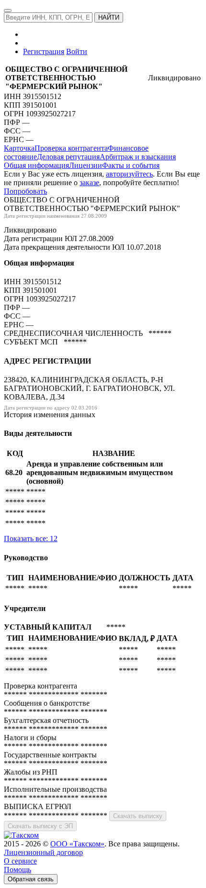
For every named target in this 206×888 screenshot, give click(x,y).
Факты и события (131, 165)
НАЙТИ (108, 17)
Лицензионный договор (43, 852)
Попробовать (25, 191)
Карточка (19, 148)
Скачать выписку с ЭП (40, 826)
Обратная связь (31, 879)
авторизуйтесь (129, 174)
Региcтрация (43, 51)
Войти (76, 51)
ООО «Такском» (77, 844)
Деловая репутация (68, 157)
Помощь (17, 870)
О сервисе (20, 861)
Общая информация (36, 165)
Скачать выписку (137, 816)
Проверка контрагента (71, 148)
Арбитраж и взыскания (138, 157)
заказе (89, 182)
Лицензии (85, 165)
